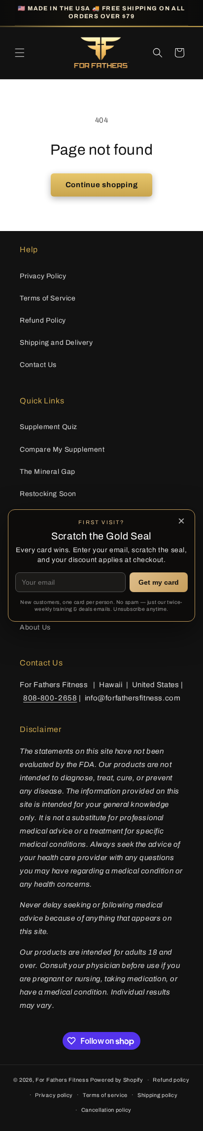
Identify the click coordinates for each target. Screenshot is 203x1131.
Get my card (158, 582)
